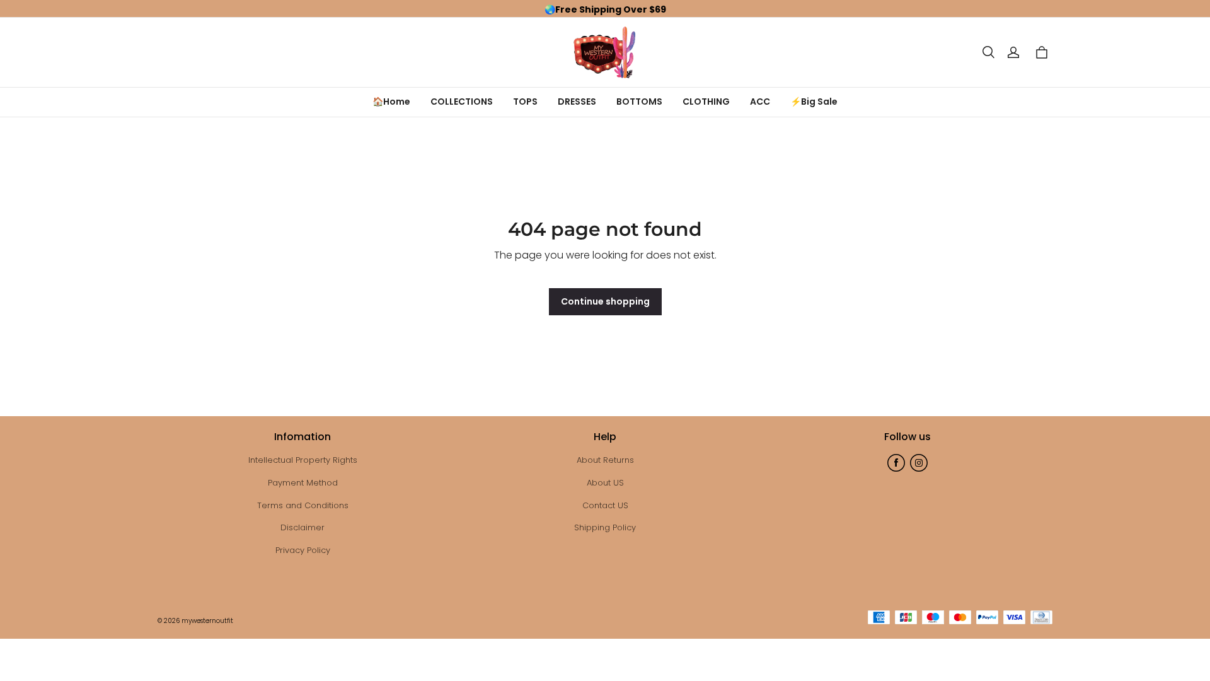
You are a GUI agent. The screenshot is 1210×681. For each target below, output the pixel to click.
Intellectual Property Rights (302, 460)
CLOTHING (706, 101)
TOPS (525, 101)
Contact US (605, 505)
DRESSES (577, 101)
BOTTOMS (639, 101)
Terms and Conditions (303, 505)
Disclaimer (302, 527)
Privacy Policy (302, 550)
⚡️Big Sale (814, 101)
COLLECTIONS (461, 101)
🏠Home (391, 101)
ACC (760, 101)
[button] (988, 52)
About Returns (605, 460)
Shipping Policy (605, 527)
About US (605, 483)
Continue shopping (605, 301)
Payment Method (303, 483)
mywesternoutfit (207, 621)
